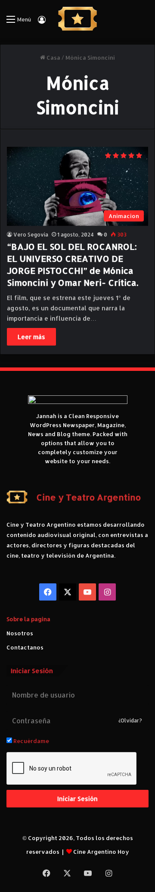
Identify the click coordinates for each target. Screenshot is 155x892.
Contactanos (24, 647)
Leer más (31, 336)
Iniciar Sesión (77, 798)
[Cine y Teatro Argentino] (78, 19)
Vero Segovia (30, 234)
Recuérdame (30, 740)
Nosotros (19, 633)
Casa (52, 57)
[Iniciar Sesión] (41, 22)
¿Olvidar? (130, 720)
